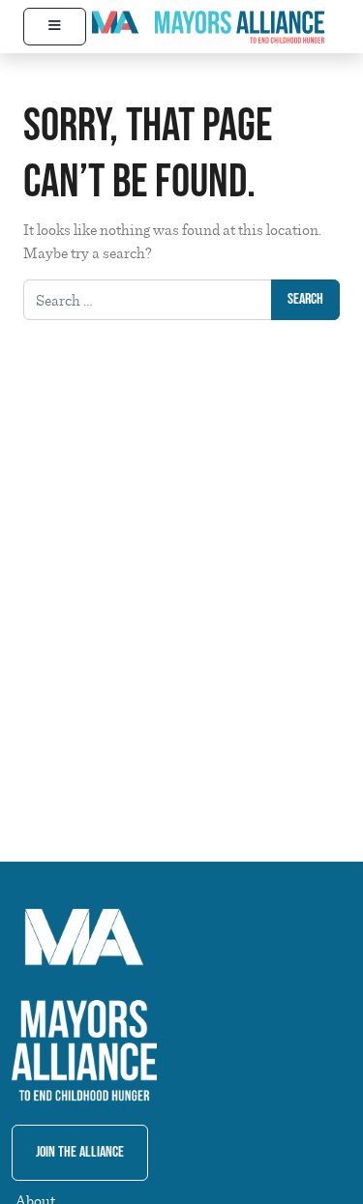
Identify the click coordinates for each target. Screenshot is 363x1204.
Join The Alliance (80, 1152)
